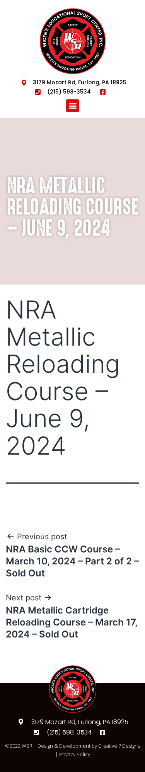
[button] (72, 105)
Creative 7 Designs (119, 745)
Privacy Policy (74, 754)
